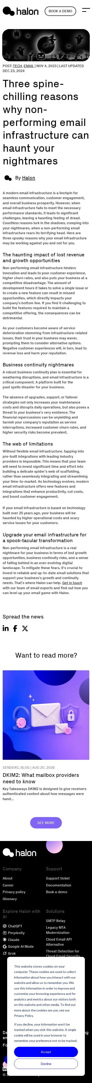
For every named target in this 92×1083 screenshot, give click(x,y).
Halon (28, 178)
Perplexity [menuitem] (16, 933)
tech (17, 66)
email (29, 66)
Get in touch (72, 583)
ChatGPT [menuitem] (14, 926)
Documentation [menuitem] (58, 885)
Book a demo (60, 11)
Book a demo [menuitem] (56, 892)
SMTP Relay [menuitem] (55, 921)
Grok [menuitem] (11, 953)
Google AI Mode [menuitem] (20, 946)
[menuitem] (5, 1069)
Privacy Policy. (23, 1015)
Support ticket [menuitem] (58, 878)
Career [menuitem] (8, 885)
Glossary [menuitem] (10, 899)
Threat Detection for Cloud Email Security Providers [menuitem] (63, 956)
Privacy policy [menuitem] (14, 892)
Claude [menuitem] (13, 940)
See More (46, 823)
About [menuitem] (8, 878)
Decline (46, 1064)
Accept (46, 1052)
